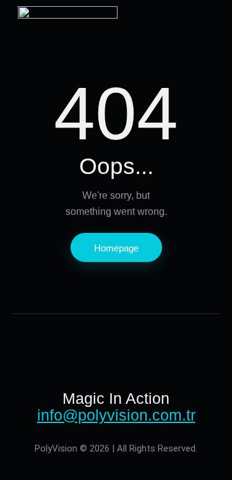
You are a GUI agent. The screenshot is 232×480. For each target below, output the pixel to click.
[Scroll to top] (204, 452)
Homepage (116, 248)
